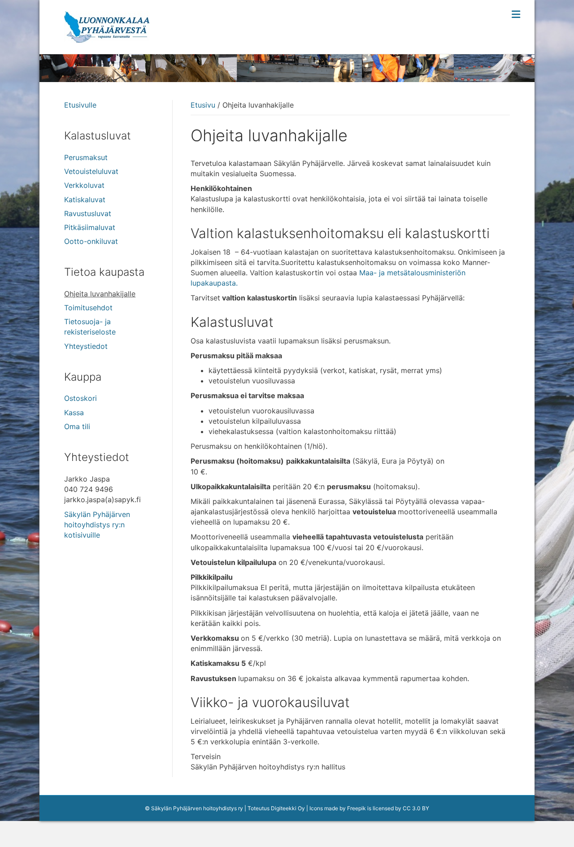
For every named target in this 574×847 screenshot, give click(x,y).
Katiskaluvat (84, 199)
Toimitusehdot (88, 307)
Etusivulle (80, 104)
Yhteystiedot (86, 346)
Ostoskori (80, 398)
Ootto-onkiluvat (91, 241)
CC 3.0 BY (416, 808)
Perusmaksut (86, 157)
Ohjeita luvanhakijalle (99, 293)
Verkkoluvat (84, 185)
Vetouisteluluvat (91, 171)
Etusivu (203, 104)
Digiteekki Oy (288, 808)
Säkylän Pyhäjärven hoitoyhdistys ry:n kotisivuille (97, 524)
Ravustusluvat (87, 213)
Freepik (356, 808)
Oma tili (77, 426)
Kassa (74, 412)
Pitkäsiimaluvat (89, 227)
